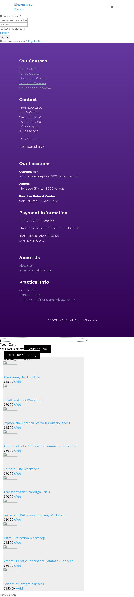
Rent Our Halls (29, 294)
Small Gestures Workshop (23, 400)
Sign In (5, 36)
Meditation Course (33, 78)
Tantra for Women (32, 83)
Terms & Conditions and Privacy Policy (47, 299)
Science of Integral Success (23, 584)
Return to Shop (38, 349)
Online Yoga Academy (35, 88)
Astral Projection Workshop (24, 538)
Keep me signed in (14, 28)
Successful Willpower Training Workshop (34, 515)
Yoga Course (28, 69)
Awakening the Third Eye (22, 377)
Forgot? (4, 32)
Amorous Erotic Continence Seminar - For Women (40, 446)
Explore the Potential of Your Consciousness (36, 423)
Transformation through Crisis (26, 492)
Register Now (35, 41)
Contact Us (27, 290)
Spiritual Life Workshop (21, 469)
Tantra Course (29, 73)
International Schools (35, 270)
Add (17, 381)
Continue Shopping (21, 355)
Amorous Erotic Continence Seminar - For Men (38, 561)
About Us (26, 265)
